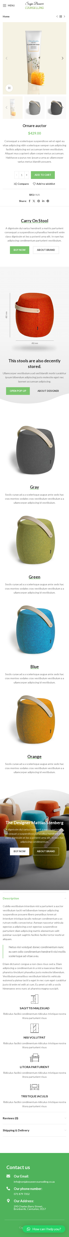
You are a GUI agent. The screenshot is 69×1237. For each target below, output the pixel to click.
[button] (43, 1229)
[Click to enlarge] (9, 88)
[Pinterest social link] (38, 201)
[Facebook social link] (29, 201)
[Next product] (64, 16)
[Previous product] (57, 16)
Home (6, 16)
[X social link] (33, 201)
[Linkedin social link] (43, 201)
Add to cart (43, 174)
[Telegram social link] (47, 201)
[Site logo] (34, 5)
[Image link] (34, 449)
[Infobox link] (34, 1007)
